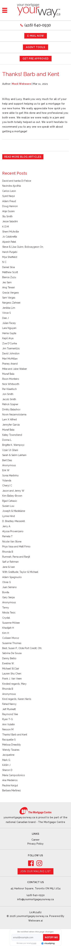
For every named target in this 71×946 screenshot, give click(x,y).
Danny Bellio (9, 658)
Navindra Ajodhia (11, 185)
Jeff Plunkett (9, 709)
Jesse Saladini (10, 221)
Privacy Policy (35, 843)
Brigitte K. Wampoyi (13, 445)
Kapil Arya (7, 338)
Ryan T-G (7, 719)
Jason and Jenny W (13, 490)
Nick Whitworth (10, 384)
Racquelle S (9, 739)
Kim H (5, 633)
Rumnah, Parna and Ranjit (16, 556)
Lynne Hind (8, 516)
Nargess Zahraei (11, 302)
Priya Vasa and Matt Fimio (16, 546)
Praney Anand (10, 363)
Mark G (6, 760)
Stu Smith (7, 216)
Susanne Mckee (11, 622)
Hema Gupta (9, 333)
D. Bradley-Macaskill (13, 521)
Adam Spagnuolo (12, 577)
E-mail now (35, 35)
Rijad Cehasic (9, 501)
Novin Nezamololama (14, 414)
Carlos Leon (9, 191)
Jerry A (6, 526)
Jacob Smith (9, 399)
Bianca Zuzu (9, 277)
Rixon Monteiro (10, 379)
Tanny (5, 607)
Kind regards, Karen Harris (16, 699)
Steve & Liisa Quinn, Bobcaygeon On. (23, 246)
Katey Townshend (12, 435)
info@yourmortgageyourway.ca (35, 899)
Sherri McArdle (10, 231)
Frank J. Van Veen (12, 678)
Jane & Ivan (8, 567)
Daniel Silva (8, 267)
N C (4, 262)
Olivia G (6, 582)
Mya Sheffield (9, 257)
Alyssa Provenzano (12, 531)
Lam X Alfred (9, 419)
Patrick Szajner (10, 404)
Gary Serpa (8, 597)
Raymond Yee (10, 714)
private (33, 943)
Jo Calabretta (9, 236)
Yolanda (6, 480)
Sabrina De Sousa (12, 653)
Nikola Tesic (9, 612)
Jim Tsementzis (11, 348)
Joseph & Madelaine (13, 511)
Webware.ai (35, 920)
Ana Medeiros (10, 780)
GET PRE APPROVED (36, 58)
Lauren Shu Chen (11, 673)
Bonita (5, 592)
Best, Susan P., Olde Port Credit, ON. (22, 648)
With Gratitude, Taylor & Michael (20, 572)
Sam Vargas (8, 297)
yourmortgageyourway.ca (32, 916)
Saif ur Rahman (10, 561)
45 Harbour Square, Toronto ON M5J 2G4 (36, 888)
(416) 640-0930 (37, 25)
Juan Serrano (9, 587)
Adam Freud (9, 201)
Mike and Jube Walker (14, 368)
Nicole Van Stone (11, 541)
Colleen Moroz (10, 638)
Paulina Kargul (10, 785)
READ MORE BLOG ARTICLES (22, 156)
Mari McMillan (10, 358)
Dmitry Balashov (11, 409)
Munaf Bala (8, 373)
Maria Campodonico (13, 775)
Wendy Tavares (10, 749)
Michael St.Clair (10, 668)
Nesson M (7, 729)
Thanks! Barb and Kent (14, 734)
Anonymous (9, 465)
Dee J (5, 318)
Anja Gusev (8, 211)
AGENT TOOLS (35, 47)
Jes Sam (7, 282)
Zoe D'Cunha (9, 343)
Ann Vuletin (8, 724)
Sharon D (7, 770)
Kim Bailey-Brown (12, 495)
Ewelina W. (8, 663)
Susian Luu (8, 506)
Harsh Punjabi (9, 252)
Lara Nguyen (9, 328)
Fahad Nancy (9, 704)
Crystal (6, 617)
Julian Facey (9, 323)
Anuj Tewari (8, 287)
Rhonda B (7, 551)
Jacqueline (8, 754)
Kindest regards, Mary (14, 683)
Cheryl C (7, 485)
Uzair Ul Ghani (10, 450)
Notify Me (51, 937)
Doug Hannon (10, 206)
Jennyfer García (11, 424)
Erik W (5, 470)
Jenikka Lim (8, 307)
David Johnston (10, 353)
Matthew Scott (10, 272)
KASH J (6, 765)
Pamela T (7, 536)
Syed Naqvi (8, 196)
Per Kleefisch (9, 389)
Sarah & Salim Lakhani (14, 455)
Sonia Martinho (10, 475)
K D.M (5, 226)
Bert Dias (7, 460)
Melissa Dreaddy (11, 744)
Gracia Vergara (10, 292)
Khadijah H (8, 627)
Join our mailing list (35, 871)
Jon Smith (7, 394)
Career (35, 839)
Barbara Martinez (11, 790)
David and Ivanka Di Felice (16, 180)
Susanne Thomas (11, 643)
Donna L (7, 440)
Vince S (6, 312)
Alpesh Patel (9, 241)
